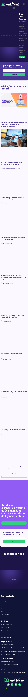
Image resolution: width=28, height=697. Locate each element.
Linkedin (22, 57)
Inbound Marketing (5, 631)
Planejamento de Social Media (7, 661)
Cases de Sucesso (5, 602)
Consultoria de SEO (5, 627)
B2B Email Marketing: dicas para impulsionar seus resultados (11, 163)
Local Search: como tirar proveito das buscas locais (13, 468)
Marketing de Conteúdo (6, 637)
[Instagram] (12, 684)
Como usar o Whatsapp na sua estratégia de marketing (13, 672)
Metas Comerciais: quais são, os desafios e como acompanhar (11, 354)
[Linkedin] (16, 684)
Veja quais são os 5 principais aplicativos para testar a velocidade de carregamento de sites (14, 124)
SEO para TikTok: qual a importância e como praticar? (13, 430)
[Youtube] (19, 684)
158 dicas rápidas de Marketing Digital (9, 664)
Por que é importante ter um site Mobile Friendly (12, 654)
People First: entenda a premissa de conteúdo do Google (12, 198)
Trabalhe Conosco (5, 614)
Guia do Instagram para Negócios (8, 667)
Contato (2, 608)
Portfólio (3, 605)
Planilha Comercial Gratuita (7, 670)
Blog (2, 611)
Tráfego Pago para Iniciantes (7, 644)
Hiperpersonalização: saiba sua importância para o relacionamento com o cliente (13, 277)
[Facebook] (8, 684)
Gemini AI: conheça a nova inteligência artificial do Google (13, 238)
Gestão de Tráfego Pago (6, 624)
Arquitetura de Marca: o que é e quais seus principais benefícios (13, 316)
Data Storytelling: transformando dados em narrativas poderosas (14, 392)
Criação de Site (4, 634)
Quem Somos (4, 599)
